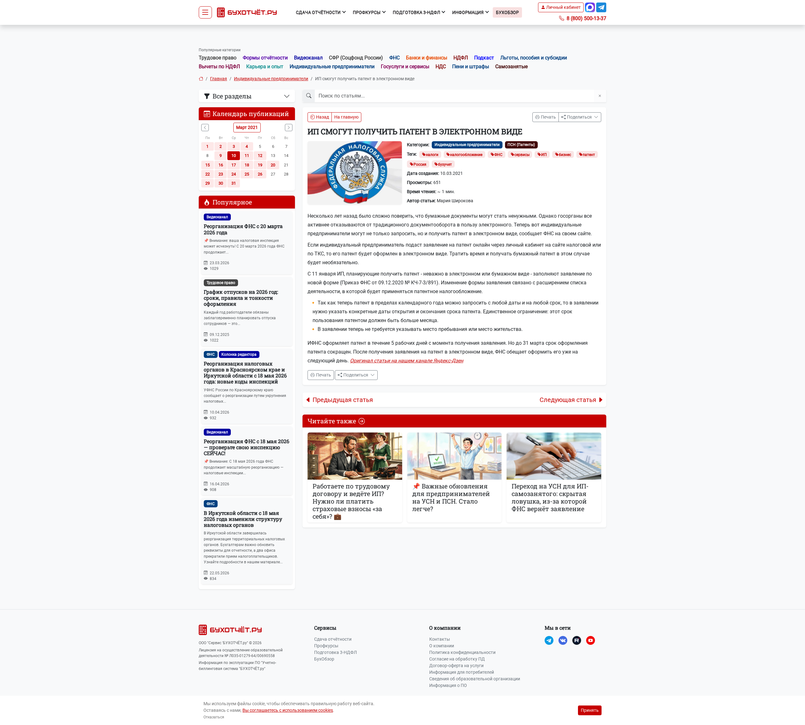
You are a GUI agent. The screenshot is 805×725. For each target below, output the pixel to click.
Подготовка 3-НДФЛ (335, 652)
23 (221, 174)
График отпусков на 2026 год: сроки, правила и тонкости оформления (241, 297)
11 (247, 155)
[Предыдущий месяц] (205, 127)
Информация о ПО (448, 685)
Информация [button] (468, 12)
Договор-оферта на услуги (456, 665)
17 (233, 165)
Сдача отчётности (333, 639)
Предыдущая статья (343, 400)
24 (233, 174)
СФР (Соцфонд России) (356, 58)
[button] (561, 7)
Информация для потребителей (461, 672)
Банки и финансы (426, 58)
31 (233, 183)
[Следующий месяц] (288, 127)
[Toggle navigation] (205, 12)
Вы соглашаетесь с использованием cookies (287, 710)
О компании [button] (445, 628)
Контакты (439, 639)
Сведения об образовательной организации (474, 678)
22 (207, 174)
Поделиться (580, 117)
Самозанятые (511, 67)
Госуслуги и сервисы (405, 67)
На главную (346, 117)
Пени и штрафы (470, 67)
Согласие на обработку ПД (457, 658)
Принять (590, 710)
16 (221, 165)
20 (273, 165)
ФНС (394, 58)
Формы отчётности (265, 58)
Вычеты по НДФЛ (219, 67)
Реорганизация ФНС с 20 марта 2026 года (243, 229)
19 (260, 165)
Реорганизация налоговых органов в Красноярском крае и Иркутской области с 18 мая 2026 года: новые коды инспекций (245, 372)
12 (260, 155)
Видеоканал (308, 58)
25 (247, 174)
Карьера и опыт (264, 67)
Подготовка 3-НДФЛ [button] (417, 12)
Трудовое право (217, 58)
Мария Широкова (455, 200)
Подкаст (484, 58)
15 (207, 165)
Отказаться (213, 717)
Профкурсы (326, 645)
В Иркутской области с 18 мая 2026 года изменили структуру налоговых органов (243, 519)
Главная (218, 78)
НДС (441, 67)
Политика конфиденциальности (462, 652)
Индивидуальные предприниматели (332, 67)
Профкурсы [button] (367, 12)
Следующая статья (568, 400)
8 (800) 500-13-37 (585, 18)
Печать (548, 117)
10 (233, 155)
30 (221, 183)
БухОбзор (507, 12)
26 (260, 174)
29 (207, 183)
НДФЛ (460, 58)
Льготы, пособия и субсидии (533, 58)
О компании (441, 645)
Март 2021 (247, 127)
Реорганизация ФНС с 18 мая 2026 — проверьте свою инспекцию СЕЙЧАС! (246, 447)
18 (247, 165)
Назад (322, 117)
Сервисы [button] (325, 628)
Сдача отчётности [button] (318, 12)
